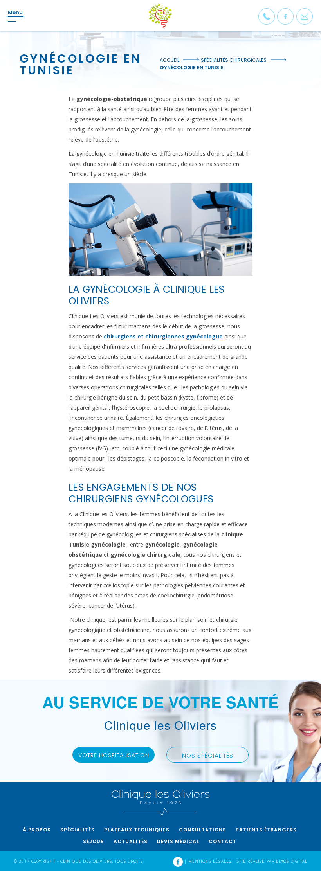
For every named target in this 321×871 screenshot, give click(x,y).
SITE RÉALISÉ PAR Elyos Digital (272, 861)
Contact (222, 841)
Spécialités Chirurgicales (234, 60)
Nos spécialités (207, 755)
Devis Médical (178, 841)
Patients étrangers (266, 829)
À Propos (37, 829)
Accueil (169, 60)
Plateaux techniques (137, 829)
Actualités (131, 841)
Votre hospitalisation (113, 755)
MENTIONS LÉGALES (210, 861)
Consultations (202, 829)
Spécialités (77, 829)
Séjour (93, 841)
